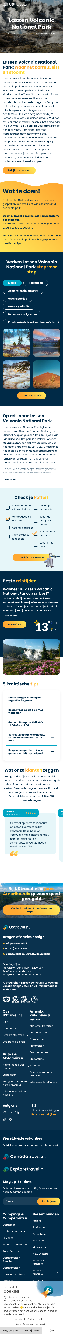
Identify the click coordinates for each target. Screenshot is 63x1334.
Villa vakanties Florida (43, 1082)
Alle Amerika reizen (41, 1026)
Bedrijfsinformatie (14, 1035)
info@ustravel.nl (15, 943)
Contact (8, 1028)
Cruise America (12, 1231)
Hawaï (36, 1240)
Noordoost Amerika (39, 1262)
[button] (10, 479)
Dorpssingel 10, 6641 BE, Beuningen (26, 954)
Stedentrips (37, 1059)
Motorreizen (37, 1045)
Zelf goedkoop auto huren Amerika (15, 1083)
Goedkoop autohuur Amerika (42, 1074)
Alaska (37, 1220)
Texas (36, 1280)
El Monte (8, 1238)
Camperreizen (38, 1039)
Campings (9, 1224)
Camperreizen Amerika (11, 1259)
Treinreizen (36, 1065)
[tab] (12, 283)
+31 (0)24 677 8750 (15, 948)
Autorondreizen (39, 1032)
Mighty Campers (13, 1244)
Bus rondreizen (39, 1052)
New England (40, 1253)
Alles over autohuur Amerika (15, 1093)
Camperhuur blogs (14, 1274)
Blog (5, 1022)
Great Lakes (40, 1234)
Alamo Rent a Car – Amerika (13, 1066)
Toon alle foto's (31, 395)
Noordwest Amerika (39, 1272)
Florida (37, 1227)
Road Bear (9, 1251)
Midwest (38, 1247)
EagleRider (9, 1074)
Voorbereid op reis (14, 1041)
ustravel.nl (13, 33)
